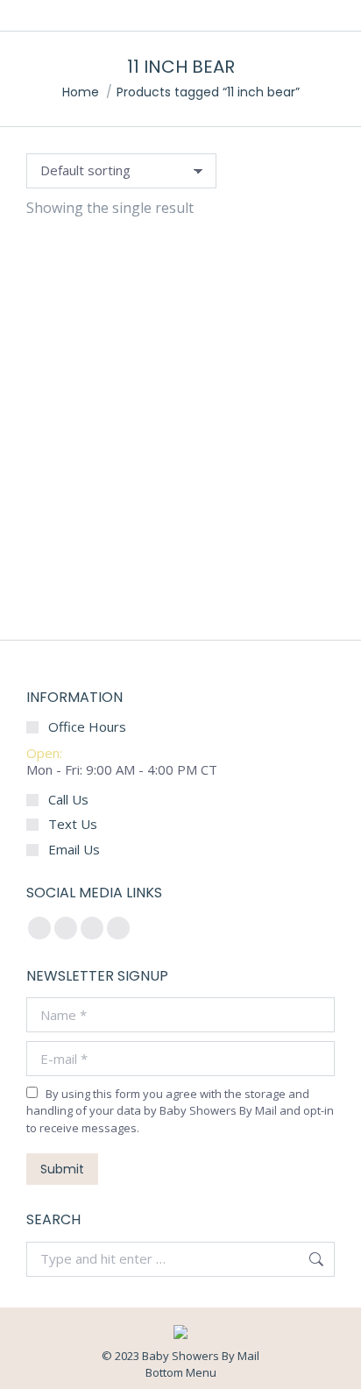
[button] (49, 535)
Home (80, 92)
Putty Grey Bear (181, 583)
